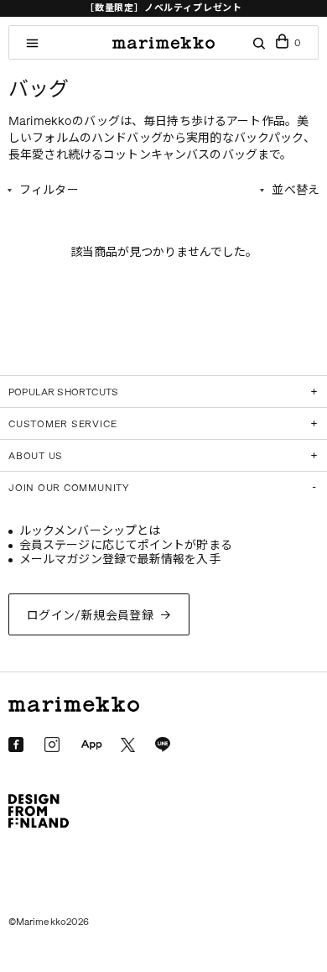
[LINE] (162, 744)
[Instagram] (52, 744)
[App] (91, 745)
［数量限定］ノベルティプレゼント (163, 8)
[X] (128, 745)
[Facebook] (15, 744)
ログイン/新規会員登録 (90, 616)
